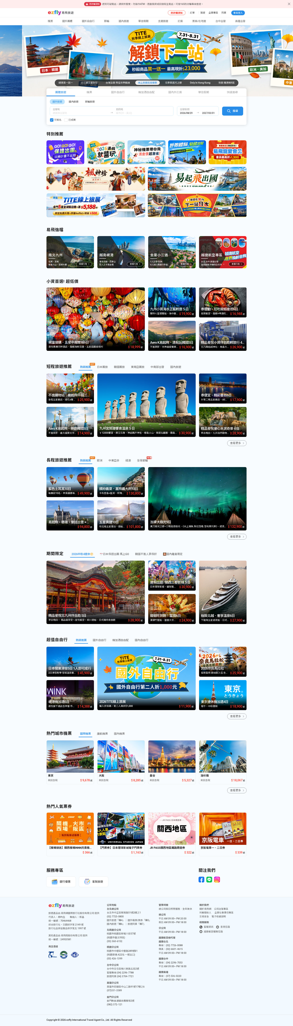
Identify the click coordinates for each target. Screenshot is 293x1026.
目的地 (119, 109)
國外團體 (67, 21)
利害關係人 (205, 912)
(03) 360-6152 (114, 941)
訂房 (180, 21)
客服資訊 (208, 927)
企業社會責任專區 (223, 912)
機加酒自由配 (146, 92)
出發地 (56, 109)
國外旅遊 (57, 101)
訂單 (192, 12)
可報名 (57, 119)
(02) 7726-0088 (174, 945)
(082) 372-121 (114, 1004)
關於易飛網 (205, 909)
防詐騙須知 (177, 13)
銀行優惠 (65, 881)
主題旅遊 (163, 21)
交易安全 (204, 916)
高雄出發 (240, 21)
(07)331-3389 (114, 990)
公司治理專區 (221, 909)
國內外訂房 (175, 92)
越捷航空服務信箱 (213, 931)
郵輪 (106, 21)
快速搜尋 (232, 92)
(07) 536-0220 (173, 976)
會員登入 (238, 13)
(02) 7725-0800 (115, 916)
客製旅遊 (97, 881)
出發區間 (184, 109)
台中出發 (221, 21)
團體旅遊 (60, 92)
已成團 (72, 119)
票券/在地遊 (199, 21)
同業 (223, 12)
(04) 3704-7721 (125, 976)
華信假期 (143, 21)
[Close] (289, 4)
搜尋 (235, 111)
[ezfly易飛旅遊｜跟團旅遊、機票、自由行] (61, 12)
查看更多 (235, 443)
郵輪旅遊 (90, 101)
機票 (89, 92)
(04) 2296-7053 (174, 962)
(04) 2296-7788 (125, 972)
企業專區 (213, 12)
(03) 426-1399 (114, 958)
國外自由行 (88, 21)
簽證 (202, 12)
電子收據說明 (219, 916)
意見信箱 (225, 927)
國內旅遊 (73, 101)
